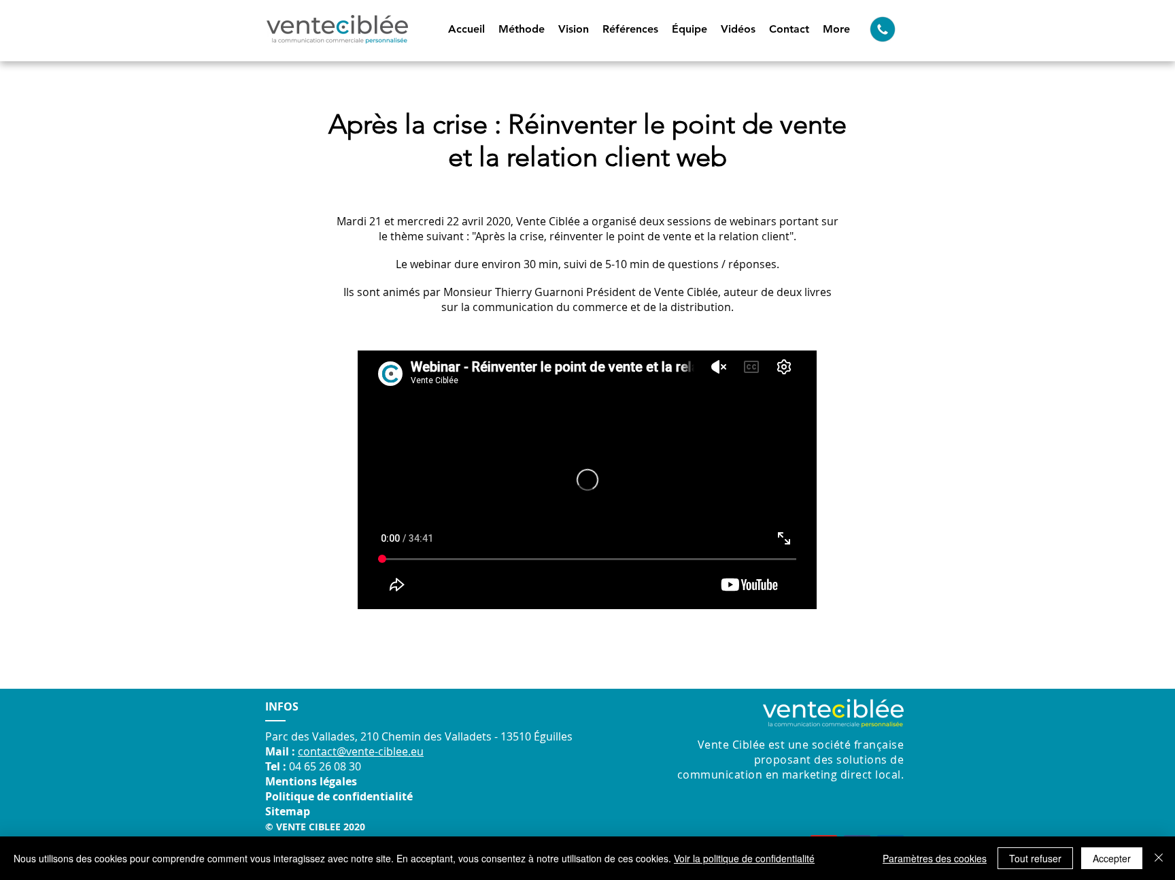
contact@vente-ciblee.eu (361, 751)
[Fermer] (1159, 858)
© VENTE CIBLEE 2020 (315, 826)
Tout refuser (1035, 858)
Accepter (1112, 858)
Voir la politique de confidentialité (744, 858)
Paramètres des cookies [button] (935, 858)
